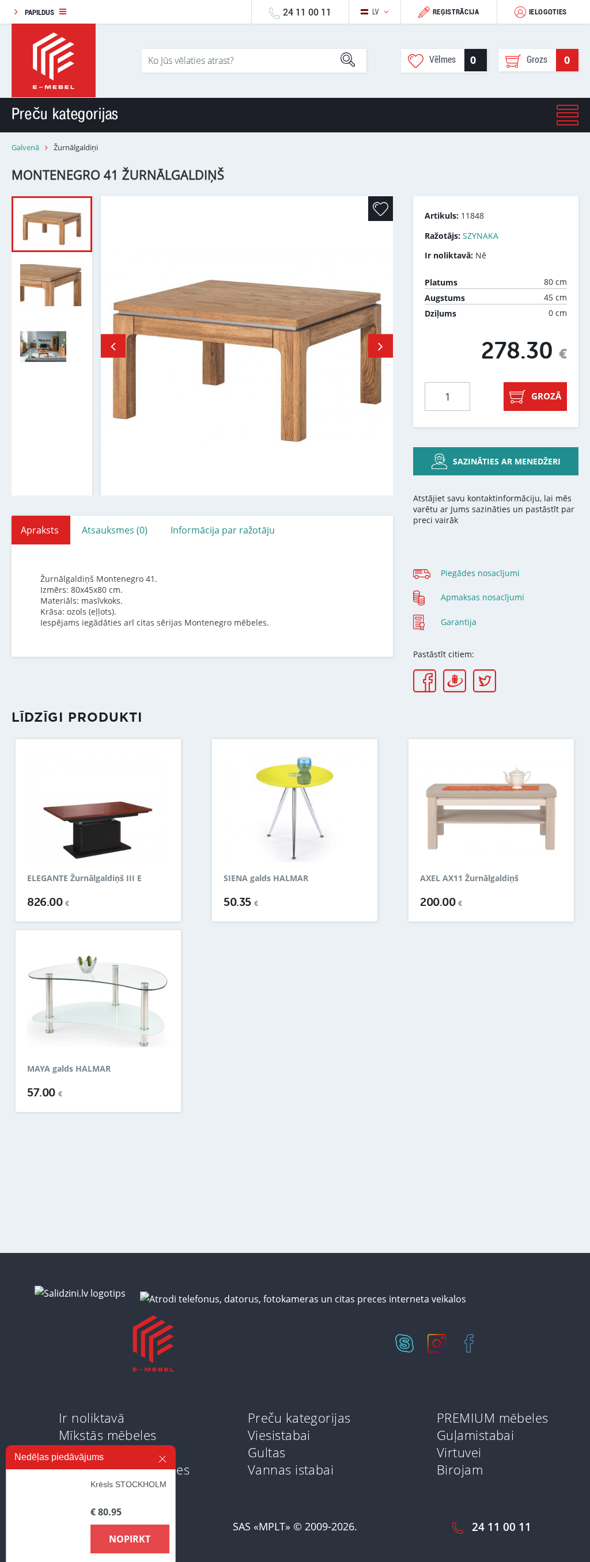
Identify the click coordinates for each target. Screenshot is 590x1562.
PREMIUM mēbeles (493, 1417)
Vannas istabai (291, 1469)
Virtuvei (459, 1452)
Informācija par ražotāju (223, 530)
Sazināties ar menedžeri (507, 461)
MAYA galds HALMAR (69, 1068)
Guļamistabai (475, 1434)
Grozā (546, 396)
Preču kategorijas (299, 1417)
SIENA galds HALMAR (266, 878)
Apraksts (40, 530)
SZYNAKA (480, 235)
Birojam (460, 1469)
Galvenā (25, 148)
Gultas (267, 1452)
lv (375, 11)
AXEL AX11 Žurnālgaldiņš (469, 878)
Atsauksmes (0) (115, 530)
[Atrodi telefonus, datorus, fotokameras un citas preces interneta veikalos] (303, 1298)
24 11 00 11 (307, 12)
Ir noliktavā (91, 1417)
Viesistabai (279, 1434)
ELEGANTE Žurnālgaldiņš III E (84, 878)
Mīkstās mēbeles (108, 1434)
